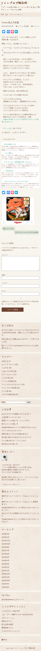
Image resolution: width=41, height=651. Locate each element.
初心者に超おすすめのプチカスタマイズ (16, 437)
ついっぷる (7, 128)
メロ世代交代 (8, 171)
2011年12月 (6, 574)
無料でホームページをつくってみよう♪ (16, 496)
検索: (3, 402)
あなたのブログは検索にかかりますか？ (16, 414)
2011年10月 (6, 580)
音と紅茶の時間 (7, 624)
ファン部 (5, 391)
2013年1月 (5, 537)
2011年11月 (6, 577)
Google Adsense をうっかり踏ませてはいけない (19, 427)
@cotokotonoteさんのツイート (13, 599)
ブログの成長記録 (8, 394)
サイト (4, 291)
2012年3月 (5, 564)
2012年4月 (5, 560)
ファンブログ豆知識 (9, 388)
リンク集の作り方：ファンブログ (14, 440)
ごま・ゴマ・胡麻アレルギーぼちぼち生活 (17, 614)
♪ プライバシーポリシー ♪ (11, 484)
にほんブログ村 (7, 371)
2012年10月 (6, 544)
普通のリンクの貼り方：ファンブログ (16, 420)
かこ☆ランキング (8, 364)
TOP (2, 14)
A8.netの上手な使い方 (10, 444)
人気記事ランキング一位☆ (11, 417)
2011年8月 (5, 587)
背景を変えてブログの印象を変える (15, 434)
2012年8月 (5, 547)
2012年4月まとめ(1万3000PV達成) (26, 232)
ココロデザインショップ (11, 631)
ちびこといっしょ (8, 618)
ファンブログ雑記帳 (14, 2)
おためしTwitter (9, 228)
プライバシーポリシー (16, 14)
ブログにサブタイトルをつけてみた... (17, 181)
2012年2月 (5, 567)
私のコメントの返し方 (10, 424)
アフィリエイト (7, 374)
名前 (4, 275)
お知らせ (5, 361)
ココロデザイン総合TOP (11, 611)
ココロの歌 (6, 378)
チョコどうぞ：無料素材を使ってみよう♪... (19, 162)
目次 (6, 14)
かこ (3, 510)
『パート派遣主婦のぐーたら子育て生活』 (17, 467)
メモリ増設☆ (8, 153)
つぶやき (5, 368)
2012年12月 (6, 540)
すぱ (3, 521)
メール (4, 283)
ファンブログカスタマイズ (11, 384)
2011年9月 (5, 584)
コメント (36, 26)
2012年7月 (5, 550)
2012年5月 (5, 557)
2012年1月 (5, 570)
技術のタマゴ (6, 621)
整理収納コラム (7, 628)
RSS (5, 640)
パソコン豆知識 (23, 26)
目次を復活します (10, 144)
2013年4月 (5, 534)
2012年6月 (5, 554)
